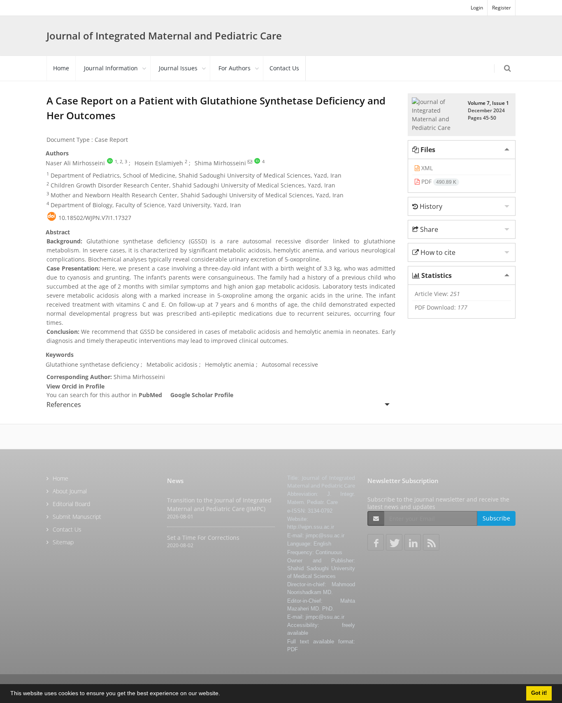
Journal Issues (178, 68)
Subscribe (496, 518)
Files (427, 149)
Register (501, 7)
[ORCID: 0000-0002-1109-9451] (257, 161)
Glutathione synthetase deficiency (92, 364)
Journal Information (111, 68)
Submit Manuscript (77, 516)
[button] (223, 694)
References (63, 404)
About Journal (70, 491)
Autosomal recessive (290, 364)
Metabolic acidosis (171, 364)
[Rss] (431, 542)
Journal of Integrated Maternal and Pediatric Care (164, 35)
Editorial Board (71, 504)
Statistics (436, 275)
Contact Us (284, 68)
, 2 (119, 161)
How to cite (437, 252)
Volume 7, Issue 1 (488, 102)
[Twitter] (394, 542)
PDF (438, 181)
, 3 (124, 161)
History (430, 206)
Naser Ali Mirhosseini (75, 163)
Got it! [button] (539, 693)
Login (477, 7)
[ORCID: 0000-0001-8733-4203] (110, 161)
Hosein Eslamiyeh (159, 163)
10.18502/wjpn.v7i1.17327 (94, 218)
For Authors (234, 68)
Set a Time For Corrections (203, 537)
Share (428, 229)
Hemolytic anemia (229, 364)
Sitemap (63, 542)
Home (61, 68)
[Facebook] (375, 542)
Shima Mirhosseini (220, 163)
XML (426, 168)
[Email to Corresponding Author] (250, 161)
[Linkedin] (412, 542)
